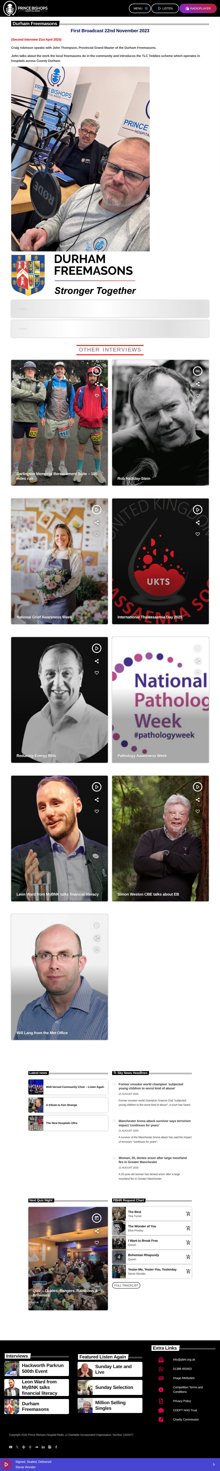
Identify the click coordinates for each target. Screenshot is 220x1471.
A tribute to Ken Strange (61, 1105)
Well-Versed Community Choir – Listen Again (75, 1087)
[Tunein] (23, 1447)
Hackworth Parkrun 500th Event (43, 1368)
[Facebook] (56, 1447)
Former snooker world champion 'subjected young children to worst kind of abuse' (151, 1086)
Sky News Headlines (133, 1073)
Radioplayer (198, 8)
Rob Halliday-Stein (134, 478)
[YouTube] (10, 1447)
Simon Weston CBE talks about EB (148, 894)
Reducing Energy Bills (36, 756)
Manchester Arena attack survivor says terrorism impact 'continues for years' (155, 1123)
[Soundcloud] (36, 1447)
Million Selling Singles (110, 1405)
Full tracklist (126, 1285)
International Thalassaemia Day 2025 (150, 617)
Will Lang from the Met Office (42, 1033)
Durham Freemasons (35, 1406)
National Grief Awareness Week (44, 617)
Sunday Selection (114, 1387)
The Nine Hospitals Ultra (61, 1123)
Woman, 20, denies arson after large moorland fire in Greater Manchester (153, 1160)
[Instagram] (49, 1447)
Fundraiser (39, 1283)
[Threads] (30, 1447)
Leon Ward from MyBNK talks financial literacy (58, 894)
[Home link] (25, 8)
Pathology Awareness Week (142, 756)
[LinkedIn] (43, 1447)
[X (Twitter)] (17, 1447)
